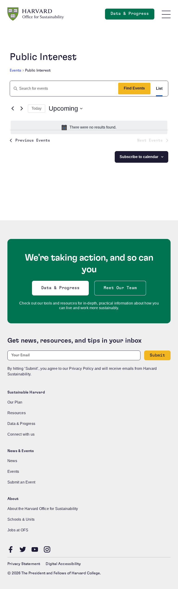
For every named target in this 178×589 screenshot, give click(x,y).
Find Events (134, 88)
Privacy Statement (23, 564)
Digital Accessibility (63, 564)
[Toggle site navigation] (166, 14)
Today (36, 108)
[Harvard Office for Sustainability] (35, 14)
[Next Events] (21, 108)
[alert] (89, 127)
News (12, 461)
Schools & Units (21, 519)
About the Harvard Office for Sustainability (42, 509)
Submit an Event (21, 482)
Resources (16, 413)
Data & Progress (132, 15)
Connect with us (21, 434)
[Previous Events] (12, 108)
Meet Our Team (120, 288)
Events (15, 70)
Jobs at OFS (17, 530)
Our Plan (14, 402)
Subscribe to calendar (139, 157)
